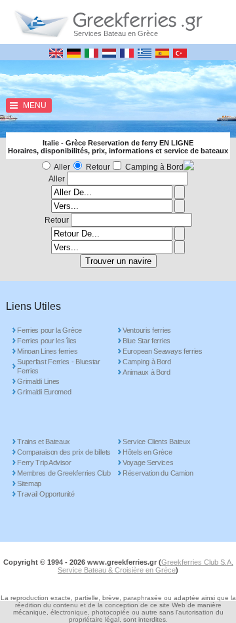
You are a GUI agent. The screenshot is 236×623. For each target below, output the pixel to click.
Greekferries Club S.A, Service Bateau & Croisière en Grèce (145, 566)
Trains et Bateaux (43, 441)
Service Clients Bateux (156, 441)
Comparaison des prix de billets (64, 452)
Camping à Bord (154, 167)
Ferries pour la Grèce (49, 330)
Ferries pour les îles (47, 341)
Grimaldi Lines (38, 381)
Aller (62, 167)
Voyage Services (148, 462)
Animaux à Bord (146, 372)
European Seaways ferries (163, 351)
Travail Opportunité (45, 494)
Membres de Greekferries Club (64, 473)
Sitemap (29, 483)
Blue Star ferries (146, 341)
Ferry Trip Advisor (44, 462)
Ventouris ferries (147, 330)
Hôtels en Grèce (147, 452)
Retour (98, 167)
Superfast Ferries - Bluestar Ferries (58, 366)
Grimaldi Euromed (44, 392)
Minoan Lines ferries (47, 351)
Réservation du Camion (158, 473)
